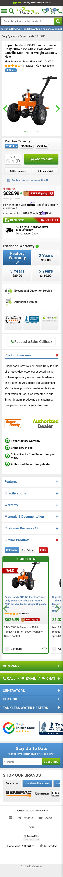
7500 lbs (42, 146)
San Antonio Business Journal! (45, 29)
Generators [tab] (12, 783)
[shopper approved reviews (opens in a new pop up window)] (13, 319)
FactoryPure (41, 810)
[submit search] (58, 21)
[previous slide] (6, 109)
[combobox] (27, 21)
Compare (16, 648)
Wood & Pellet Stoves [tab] (37, 783)
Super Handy (27, 36)
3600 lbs (26, 146)
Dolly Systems (9, 36)
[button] (4, 11)
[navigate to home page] (28, 11)
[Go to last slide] (6, 609)
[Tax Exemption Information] (47, 180)
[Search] (11, 11)
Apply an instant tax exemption (29, 180)
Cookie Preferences (31, 866)
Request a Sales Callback (33, 341)
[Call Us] (59, 11)
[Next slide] (57, 609)
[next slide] (57, 109)
